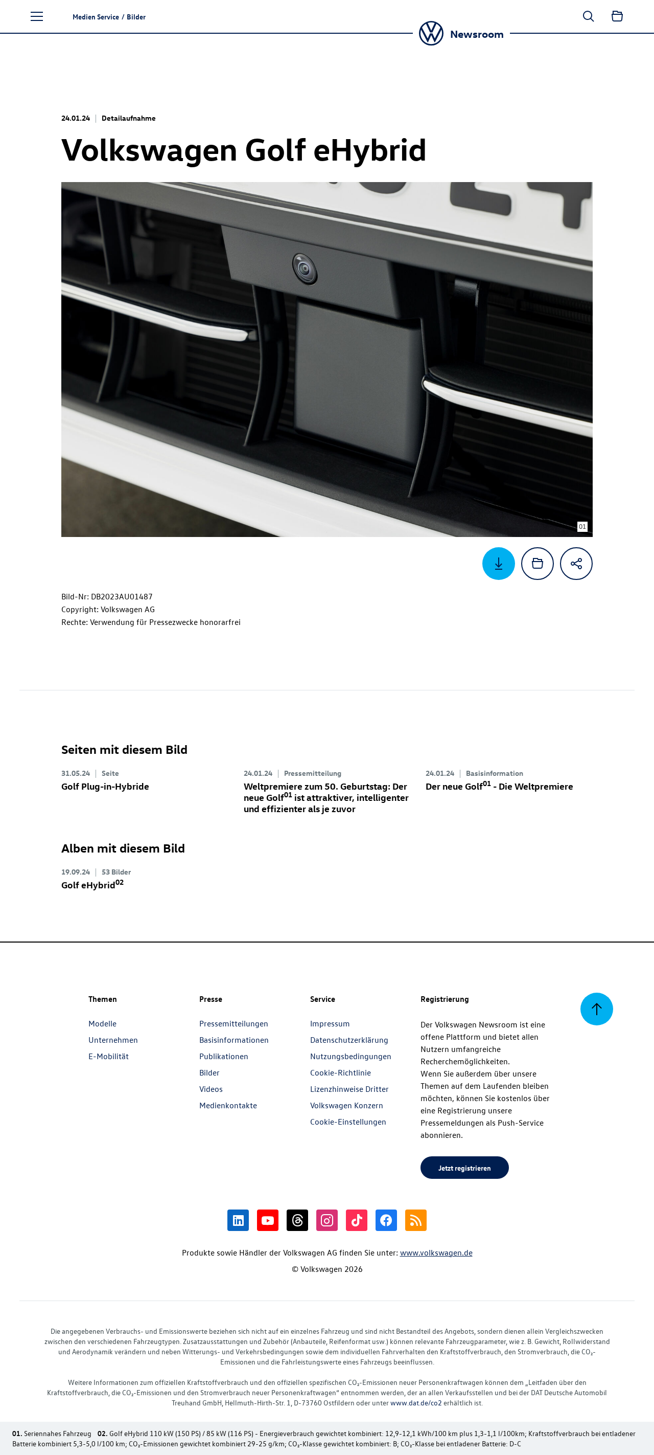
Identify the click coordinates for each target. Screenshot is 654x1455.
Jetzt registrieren (464, 1167)
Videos (211, 1089)
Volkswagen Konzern (346, 1105)
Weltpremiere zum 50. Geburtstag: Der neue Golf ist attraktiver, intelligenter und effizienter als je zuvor (326, 797)
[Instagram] (327, 1220)
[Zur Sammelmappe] (617, 16)
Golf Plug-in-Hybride (105, 786)
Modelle (102, 1023)
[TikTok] (356, 1220)
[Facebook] (386, 1220)
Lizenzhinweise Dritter (349, 1089)
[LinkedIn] (238, 1220)
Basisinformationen (234, 1040)
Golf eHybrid (92, 884)
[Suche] (588, 16)
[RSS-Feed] (416, 1220)
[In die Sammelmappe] (537, 563)
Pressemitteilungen (233, 1023)
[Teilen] (576, 563)
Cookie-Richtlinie (340, 1072)
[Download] (498, 563)
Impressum (330, 1023)
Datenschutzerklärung (349, 1040)
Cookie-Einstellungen (348, 1121)
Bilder (209, 1072)
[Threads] (297, 1220)
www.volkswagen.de (436, 1252)
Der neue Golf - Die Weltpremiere (499, 786)
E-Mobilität (108, 1056)
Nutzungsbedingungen (350, 1056)
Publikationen (223, 1056)
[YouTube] (267, 1220)
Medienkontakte (228, 1105)
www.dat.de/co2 (416, 1402)
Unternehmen (113, 1040)
